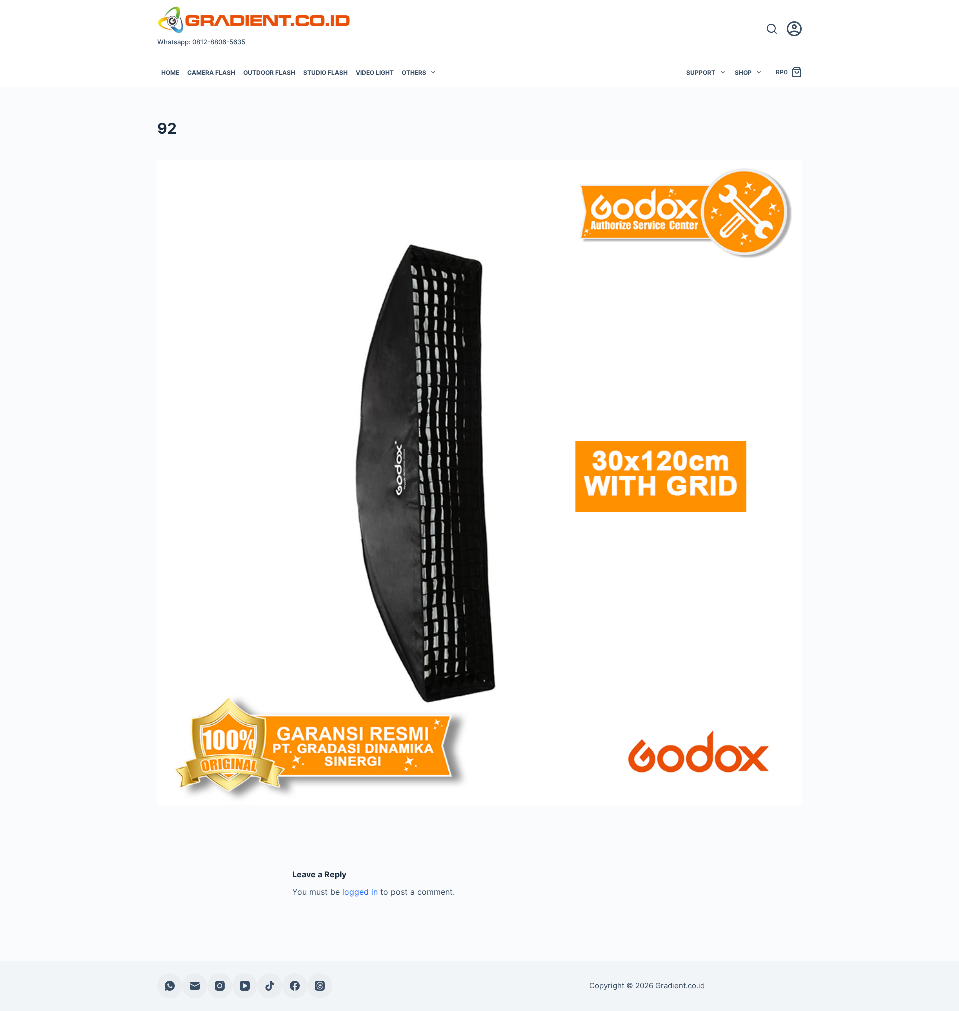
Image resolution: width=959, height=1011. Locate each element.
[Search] (772, 29)
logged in (360, 892)
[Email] (194, 986)
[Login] (794, 29)
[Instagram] (219, 986)
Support (700, 72)
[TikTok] (269, 986)
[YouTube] (244, 986)
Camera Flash (211, 72)
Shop (743, 72)
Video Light (375, 72)
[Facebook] (294, 986)
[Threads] (319, 986)
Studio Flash (325, 72)
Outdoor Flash (269, 72)
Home (170, 72)
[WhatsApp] (169, 986)
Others (414, 72)
